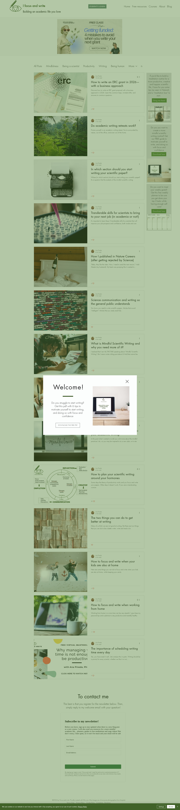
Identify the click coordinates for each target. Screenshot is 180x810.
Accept (171, 807)
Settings (161, 807)
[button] (127, 381)
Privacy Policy (82, 807)
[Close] (177, 806)
